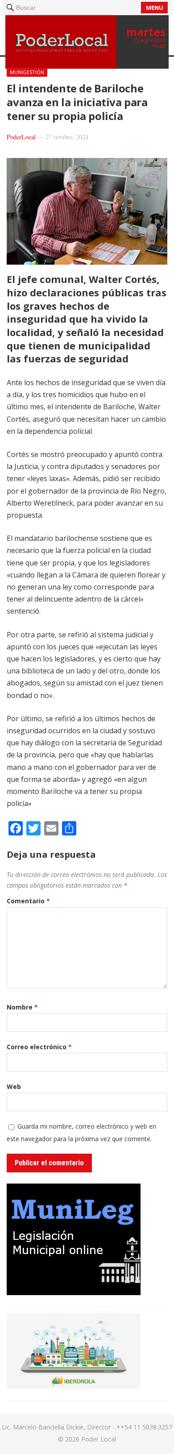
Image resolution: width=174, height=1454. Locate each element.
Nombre (22, 1007)
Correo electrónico (39, 1047)
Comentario (28, 901)
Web (14, 1086)
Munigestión (27, 72)
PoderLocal (21, 137)
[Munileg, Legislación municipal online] (74, 1292)
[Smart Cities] (74, 1386)
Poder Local (98, 1439)
